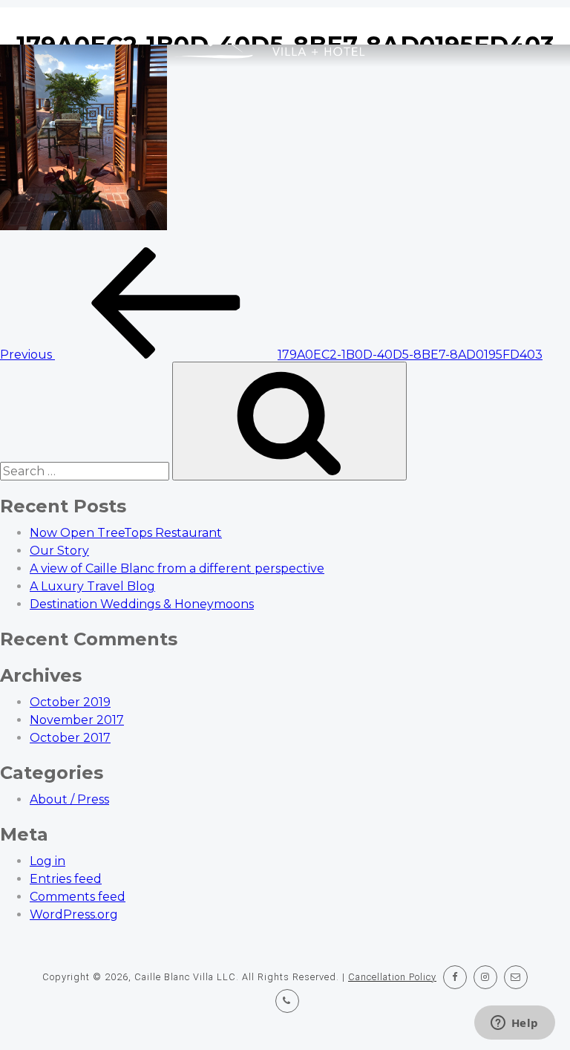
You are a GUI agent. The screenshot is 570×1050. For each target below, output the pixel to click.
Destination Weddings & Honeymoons (142, 604)
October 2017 (70, 738)
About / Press (69, 799)
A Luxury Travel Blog (92, 586)
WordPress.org (74, 914)
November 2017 (77, 720)
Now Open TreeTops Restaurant (126, 533)
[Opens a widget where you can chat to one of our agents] (514, 1024)
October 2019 (70, 702)
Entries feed (66, 879)
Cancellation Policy (392, 976)
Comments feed (77, 897)
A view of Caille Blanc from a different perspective (177, 568)
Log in (47, 861)
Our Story (59, 551)
